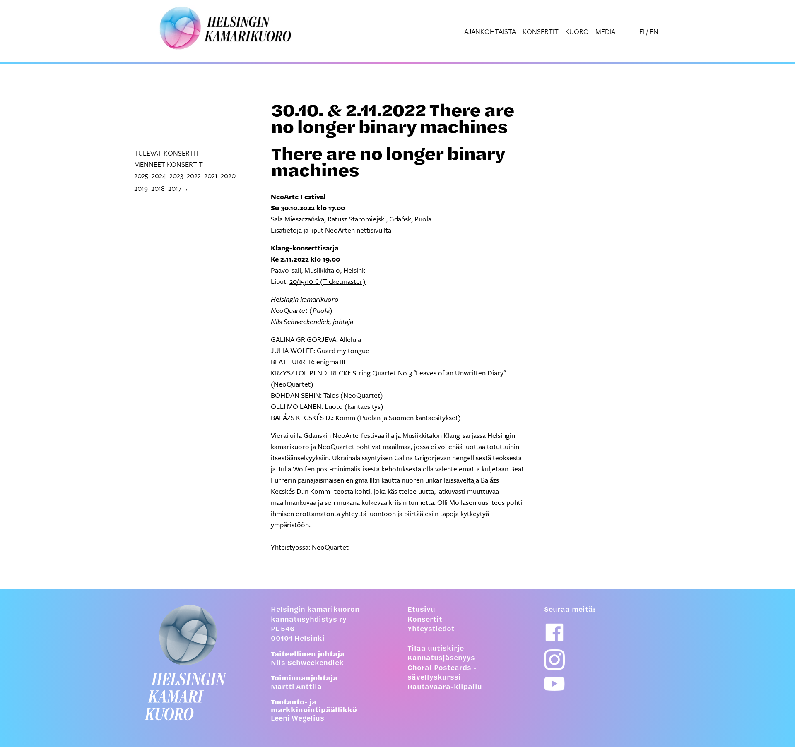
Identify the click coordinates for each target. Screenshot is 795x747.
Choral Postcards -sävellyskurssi (442, 673)
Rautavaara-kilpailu (444, 687)
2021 (210, 175)
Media (605, 31)
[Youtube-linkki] (554, 684)
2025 (141, 175)
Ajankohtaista (490, 31)
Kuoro (577, 31)
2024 (159, 175)
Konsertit (541, 31)
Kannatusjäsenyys (441, 658)
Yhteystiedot (431, 629)
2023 (176, 175)
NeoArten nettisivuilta (358, 230)
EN (654, 31)
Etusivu (421, 610)
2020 (228, 175)
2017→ (178, 188)
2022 (194, 175)
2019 (141, 188)
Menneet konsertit (168, 164)
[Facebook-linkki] (554, 632)
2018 (158, 188)
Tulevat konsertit (167, 153)
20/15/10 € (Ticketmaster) (327, 281)
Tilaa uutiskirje (435, 649)
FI (642, 31)
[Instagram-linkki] (554, 659)
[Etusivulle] (192, 663)
